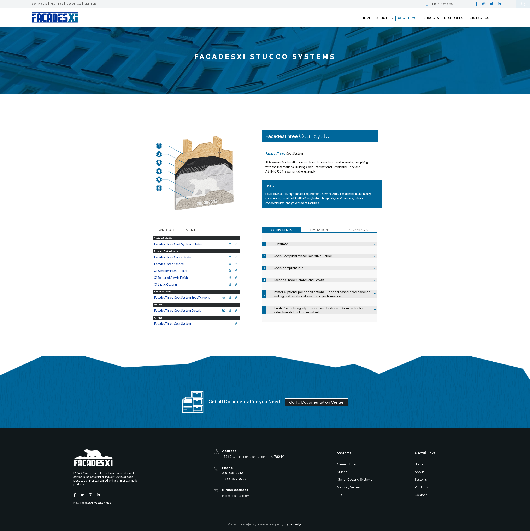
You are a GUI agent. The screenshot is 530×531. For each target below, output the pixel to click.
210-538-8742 (232, 473)
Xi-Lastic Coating (165, 284)
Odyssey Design (293, 524)
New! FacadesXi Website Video (92, 502)
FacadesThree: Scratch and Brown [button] (299, 280)
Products (421, 487)
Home (419, 464)
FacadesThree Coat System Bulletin (178, 244)
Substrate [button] (281, 244)
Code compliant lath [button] (288, 268)
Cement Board (348, 464)
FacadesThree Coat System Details (177, 310)
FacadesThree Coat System (172, 323)
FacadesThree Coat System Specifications (182, 297)
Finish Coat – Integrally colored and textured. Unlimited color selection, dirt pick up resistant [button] (318, 310)
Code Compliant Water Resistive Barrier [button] (303, 256)
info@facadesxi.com (236, 496)
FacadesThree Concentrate (172, 257)
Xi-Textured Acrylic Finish (171, 277)
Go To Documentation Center (316, 402)
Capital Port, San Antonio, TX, (253, 457)
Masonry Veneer (348, 487)
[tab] (281, 230)
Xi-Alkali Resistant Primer (171, 271)
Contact (421, 495)
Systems (421, 480)
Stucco (342, 472)
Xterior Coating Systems (354, 480)
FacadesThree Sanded (169, 264)
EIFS (340, 495)
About (419, 472)
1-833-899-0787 (442, 4)
